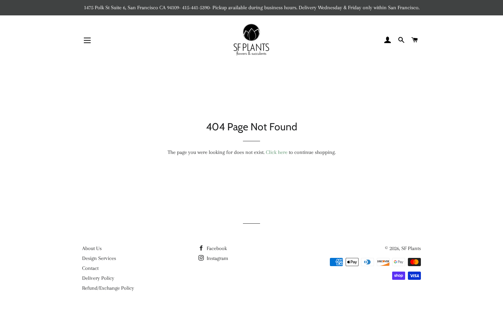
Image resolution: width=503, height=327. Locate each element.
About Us (92, 248)
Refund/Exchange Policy (108, 288)
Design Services (99, 258)
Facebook (216, 248)
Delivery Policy (98, 278)
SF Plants (411, 248)
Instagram (216, 258)
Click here (276, 152)
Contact (90, 268)
